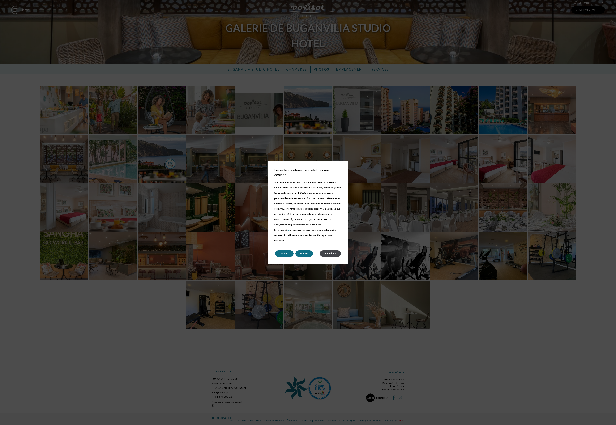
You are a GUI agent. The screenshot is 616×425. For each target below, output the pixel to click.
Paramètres (330, 253)
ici (288, 230)
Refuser (304, 253)
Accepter (284, 253)
